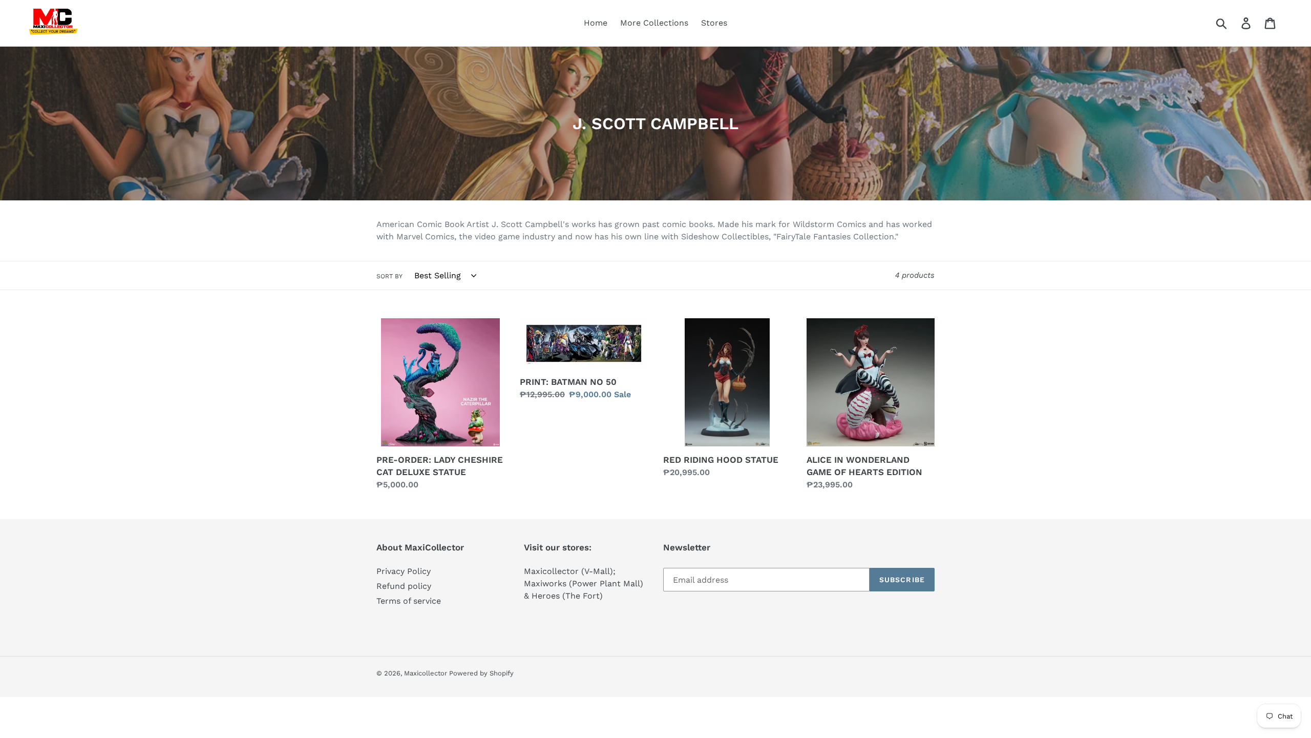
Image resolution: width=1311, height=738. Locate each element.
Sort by (389, 276)
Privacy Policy (403, 571)
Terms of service (408, 601)
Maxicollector (426, 673)
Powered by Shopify (481, 673)
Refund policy (403, 586)
